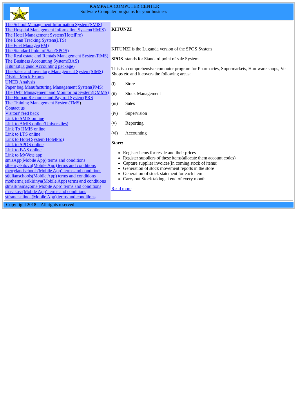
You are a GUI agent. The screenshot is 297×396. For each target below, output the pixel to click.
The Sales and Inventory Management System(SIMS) (54, 71)
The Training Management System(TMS (42, 102)
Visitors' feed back (22, 113)
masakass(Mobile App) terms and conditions (45, 191)
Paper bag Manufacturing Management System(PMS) (54, 87)
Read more (121, 188)
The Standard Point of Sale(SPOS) (37, 50)
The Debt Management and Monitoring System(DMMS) (57, 92)
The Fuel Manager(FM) (27, 45)
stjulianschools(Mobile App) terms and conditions (50, 175)
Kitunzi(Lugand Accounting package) (40, 66)
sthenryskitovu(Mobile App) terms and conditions (50, 165)
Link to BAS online (23, 149)
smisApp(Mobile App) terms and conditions (45, 160)
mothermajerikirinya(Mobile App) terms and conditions (55, 181)
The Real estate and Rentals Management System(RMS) (56, 55)
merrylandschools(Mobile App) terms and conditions (53, 170)
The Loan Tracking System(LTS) (35, 40)
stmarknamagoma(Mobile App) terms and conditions (53, 186)
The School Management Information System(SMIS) (53, 24)
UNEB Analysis (20, 81)
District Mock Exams (24, 76)
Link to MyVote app (23, 154)
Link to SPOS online (24, 144)
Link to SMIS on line (24, 118)
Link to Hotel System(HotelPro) (34, 139)
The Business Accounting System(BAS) (42, 61)
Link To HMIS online (25, 128)
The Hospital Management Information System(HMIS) (55, 29)
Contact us (15, 108)
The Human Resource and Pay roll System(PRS (49, 97)
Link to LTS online (22, 134)
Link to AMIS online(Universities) (36, 123)
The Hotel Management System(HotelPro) (44, 34)
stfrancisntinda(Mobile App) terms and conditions (50, 196)
